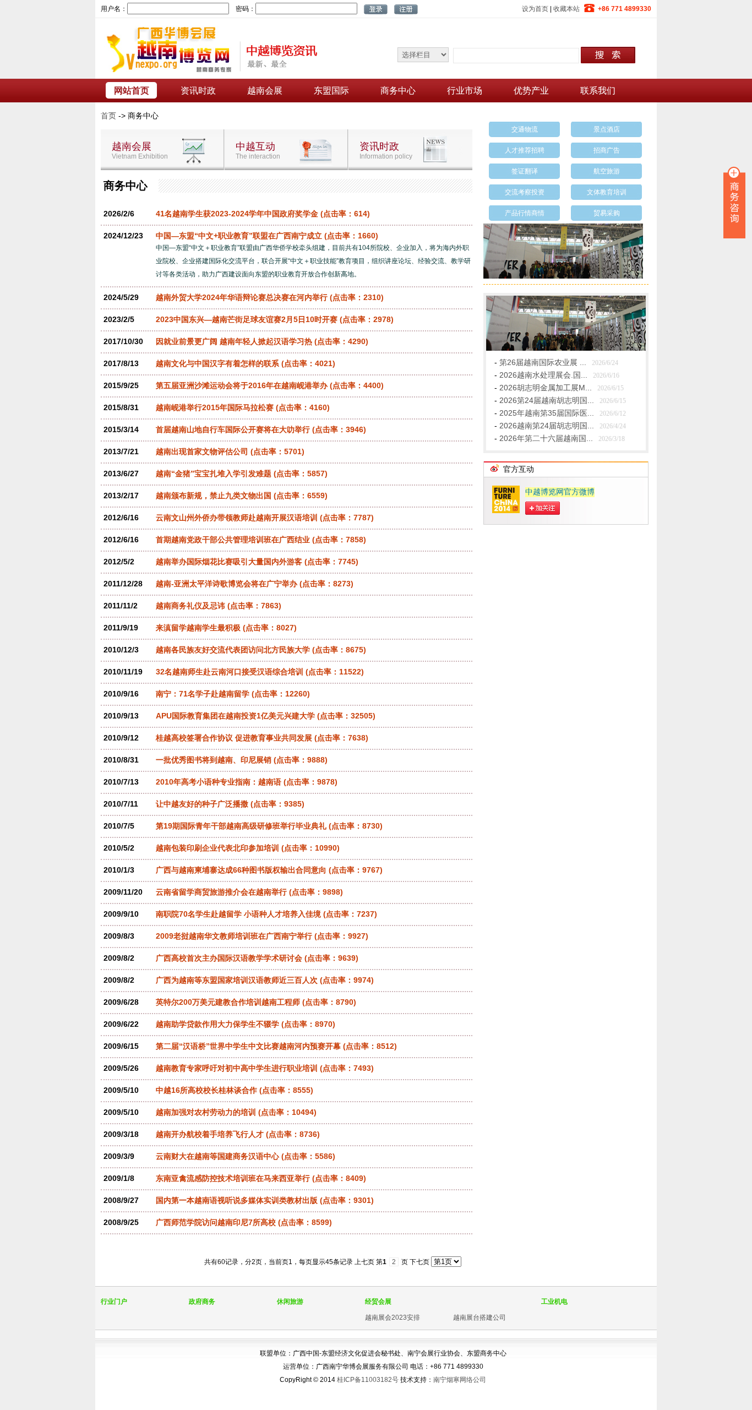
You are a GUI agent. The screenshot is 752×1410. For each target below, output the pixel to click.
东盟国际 (331, 90)
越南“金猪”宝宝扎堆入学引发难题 (213, 473)
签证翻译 (524, 171)
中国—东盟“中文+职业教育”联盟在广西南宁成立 (239, 235)
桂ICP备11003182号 (368, 1380)
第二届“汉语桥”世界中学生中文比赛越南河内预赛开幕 (248, 1046)
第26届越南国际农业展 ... (542, 362)
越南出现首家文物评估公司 (202, 451)
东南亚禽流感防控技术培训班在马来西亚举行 (233, 1178)
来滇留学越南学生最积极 (198, 627)
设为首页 (535, 9)
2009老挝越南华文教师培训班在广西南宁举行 (234, 936)
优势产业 (531, 90)
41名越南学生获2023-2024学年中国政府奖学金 (237, 213)
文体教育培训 (606, 192)
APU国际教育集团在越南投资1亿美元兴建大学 (235, 715)
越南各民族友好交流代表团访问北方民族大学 (233, 649)
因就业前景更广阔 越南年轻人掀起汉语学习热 (234, 341)
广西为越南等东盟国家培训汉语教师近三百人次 (237, 980)
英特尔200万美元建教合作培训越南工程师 (228, 1002)
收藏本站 (566, 9)
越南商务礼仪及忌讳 (190, 605)
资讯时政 (198, 90)
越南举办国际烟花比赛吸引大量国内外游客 (229, 561)
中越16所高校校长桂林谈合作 (206, 1090)
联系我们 (597, 90)
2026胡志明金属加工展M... (545, 387)
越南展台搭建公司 (479, 1317)
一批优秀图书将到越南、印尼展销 (213, 759)
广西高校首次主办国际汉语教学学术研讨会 (229, 958)
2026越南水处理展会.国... (543, 375)
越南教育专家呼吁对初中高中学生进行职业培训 (237, 1068)
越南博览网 (208, 48)
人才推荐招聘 (524, 150)
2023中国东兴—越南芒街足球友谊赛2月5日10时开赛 (246, 319)
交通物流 (524, 129)
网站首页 (131, 90)
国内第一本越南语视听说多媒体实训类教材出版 (237, 1200)
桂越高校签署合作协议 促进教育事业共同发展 (234, 737)
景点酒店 (606, 129)
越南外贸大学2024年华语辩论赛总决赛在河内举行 (242, 297)
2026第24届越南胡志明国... (546, 400)
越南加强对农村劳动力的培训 (206, 1112)
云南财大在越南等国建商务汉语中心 (217, 1156)
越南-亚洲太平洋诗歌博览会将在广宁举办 (226, 583)
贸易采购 (606, 213)
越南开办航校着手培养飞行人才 (210, 1134)
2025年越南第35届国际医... (546, 413)
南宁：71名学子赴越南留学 (202, 693)
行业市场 (464, 90)
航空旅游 (606, 171)
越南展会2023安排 (392, 1317)
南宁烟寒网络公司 (459, 1380)
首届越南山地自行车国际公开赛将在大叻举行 (233, 429)
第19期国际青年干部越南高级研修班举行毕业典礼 (241, 825)
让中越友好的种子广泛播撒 (202, 803)
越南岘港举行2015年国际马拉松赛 (215, 407)
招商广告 (606, 150)
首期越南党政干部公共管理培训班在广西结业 (233, 539)
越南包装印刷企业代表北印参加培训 (217, 847)
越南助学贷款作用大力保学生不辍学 (217, 1024)
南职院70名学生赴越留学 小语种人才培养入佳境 (238, 914)
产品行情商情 (524, 213)
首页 (108, 115)
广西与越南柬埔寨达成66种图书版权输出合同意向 (241, 869)
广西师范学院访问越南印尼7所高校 (216, 1222)
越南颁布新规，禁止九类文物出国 (213, 495)
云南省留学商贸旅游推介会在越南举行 (221, 892)
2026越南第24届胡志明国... (546, 425)
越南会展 (264, 90)
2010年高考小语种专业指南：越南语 (218, 781)
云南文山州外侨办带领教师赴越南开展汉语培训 (237, 517)
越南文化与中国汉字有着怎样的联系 (217, 363)
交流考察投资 (524, 192)
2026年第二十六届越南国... (546, 438)
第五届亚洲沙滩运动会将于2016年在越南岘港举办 (242, 385)
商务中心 (398, 90)
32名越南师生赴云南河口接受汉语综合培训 (229, 671)
